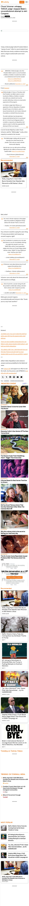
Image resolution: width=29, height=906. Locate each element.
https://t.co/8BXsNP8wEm (14, 79)
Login (21, 2)
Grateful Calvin (6, 694)
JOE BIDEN (6, 380)
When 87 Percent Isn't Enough (11, 795)
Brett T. (3, 640)
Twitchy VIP (7, 368)
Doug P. (2, 16)
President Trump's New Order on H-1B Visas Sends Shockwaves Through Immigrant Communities (14, 788)
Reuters (6, 88)
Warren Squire (5, 186)
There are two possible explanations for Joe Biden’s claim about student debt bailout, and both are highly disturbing (14, 344)
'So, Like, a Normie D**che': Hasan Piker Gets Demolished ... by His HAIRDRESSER (13, 690)
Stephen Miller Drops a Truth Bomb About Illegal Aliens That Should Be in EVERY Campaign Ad (14, 716)
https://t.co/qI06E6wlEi (14, 290)
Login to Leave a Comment (14, 577)
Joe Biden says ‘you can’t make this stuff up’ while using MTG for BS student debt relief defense (14, 336)
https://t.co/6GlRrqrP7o (14, 254)
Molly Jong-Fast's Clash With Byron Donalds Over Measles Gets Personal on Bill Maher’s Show (13, 181)
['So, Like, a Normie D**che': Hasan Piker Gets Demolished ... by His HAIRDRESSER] (14, 679)
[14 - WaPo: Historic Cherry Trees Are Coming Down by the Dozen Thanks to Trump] (4, 828)
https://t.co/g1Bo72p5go (18, 151)
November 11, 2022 (20, 84)
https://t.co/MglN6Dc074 (14, 268)
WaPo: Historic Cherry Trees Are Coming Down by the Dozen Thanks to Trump (14, 636)
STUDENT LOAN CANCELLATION (17, 380)
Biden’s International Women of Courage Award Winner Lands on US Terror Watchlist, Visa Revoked (14, 743)
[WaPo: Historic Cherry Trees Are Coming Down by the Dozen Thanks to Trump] (14, 624)
